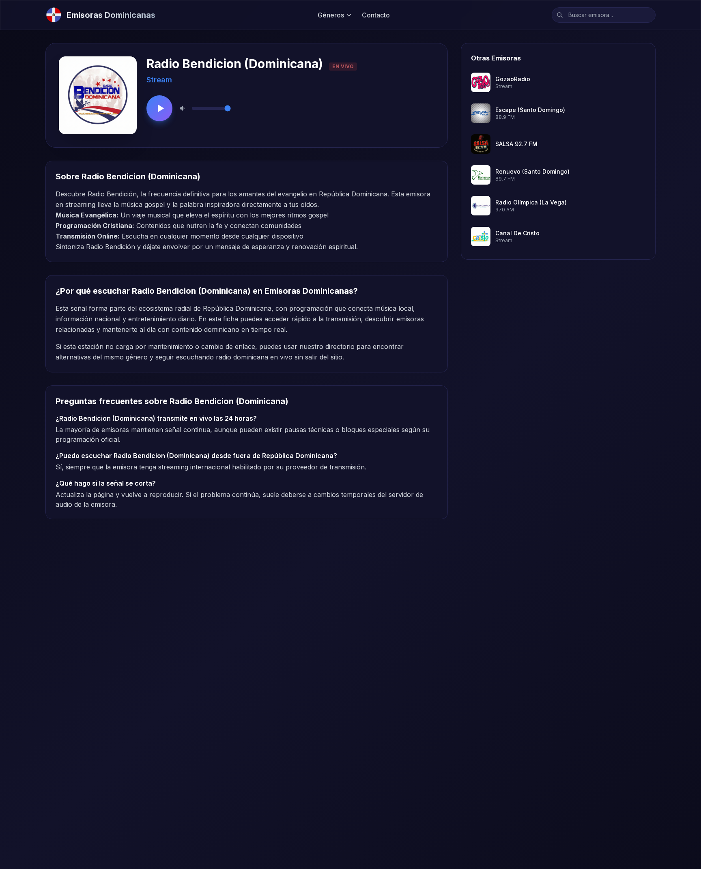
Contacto (376, 15)
